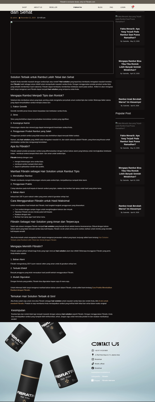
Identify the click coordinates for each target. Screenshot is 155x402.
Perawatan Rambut (137, 16)
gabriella (126, 41)
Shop (24, 7)
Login (122, 7)
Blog (100, 7)
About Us (38, 7)
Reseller (53, 7)
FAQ (111, 7)
